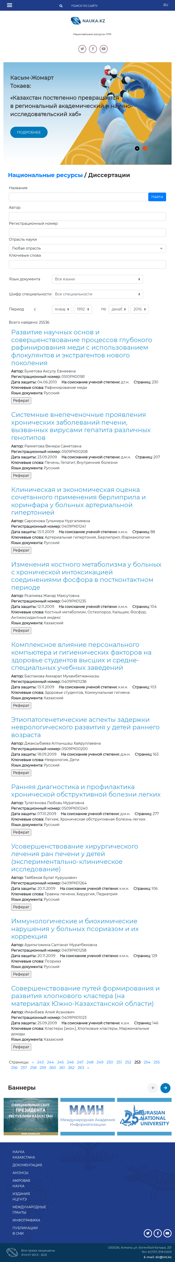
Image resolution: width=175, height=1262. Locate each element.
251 (119, 1062)
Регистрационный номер (33, 223)
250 (110, 1062)
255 (157, 1062)
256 (14, 1068)
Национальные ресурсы (45, 175)
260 (52, 1068)
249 (100, 1062)
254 (147, 1062)
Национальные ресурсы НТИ (92, 34)
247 (80, 1062)
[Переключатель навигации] (9, 5)
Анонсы (20, 1173)
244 (50, 1062)
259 (43, 1068)
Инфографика (26, 1220)
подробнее (29, 132)
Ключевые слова (25, 255)
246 (70, 1062)
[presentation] (153, 1088)
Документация (27, 1165)
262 (71, 1068)
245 (60, 1062)
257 (24, 1068)
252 (128, 1062)
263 (81, 1068)
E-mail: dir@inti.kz (158, 1257)
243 (40, 1062)
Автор (15, 207)
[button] (137, 148)
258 (33, 1068)
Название (18, 188)
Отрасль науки (23, 239)
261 (62, 1068)
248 (90, 1062)
